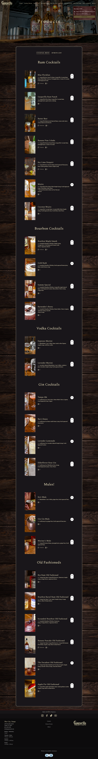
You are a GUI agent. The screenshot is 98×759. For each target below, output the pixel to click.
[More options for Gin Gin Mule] (72, 519)
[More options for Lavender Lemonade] (72, 441)
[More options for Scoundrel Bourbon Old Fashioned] (72, 619)
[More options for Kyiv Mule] (72, 497)
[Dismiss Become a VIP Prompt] (94, 9)
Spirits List (36, 3)
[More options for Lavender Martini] (72, 363)
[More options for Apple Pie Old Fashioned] (72, 684)
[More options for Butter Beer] (72, 119)
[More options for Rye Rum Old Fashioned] (72, 575)
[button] (94, 3)
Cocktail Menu (28, 3)
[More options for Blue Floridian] (72, 75)
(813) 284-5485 (7, 727)
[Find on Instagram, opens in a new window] (42, 716)
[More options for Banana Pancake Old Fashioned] (72, 641)
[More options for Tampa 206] (72, 397)
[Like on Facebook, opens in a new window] (47, 716)
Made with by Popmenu (28, 712)
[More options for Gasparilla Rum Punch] (72, 97)
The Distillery (54, 3)
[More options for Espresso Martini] (72, 341)
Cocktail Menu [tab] (43, 53)
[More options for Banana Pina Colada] (72, 141)
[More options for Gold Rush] (72, 263)
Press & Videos (87, 3)
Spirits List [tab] (57, 53)
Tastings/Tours (45, 3)
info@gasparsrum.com (9, 729)
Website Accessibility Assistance (49, 751)
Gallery (61, 3)
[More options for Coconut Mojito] (72, 207)
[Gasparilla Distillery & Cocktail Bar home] (7, 3)
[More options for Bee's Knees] (72, 419)
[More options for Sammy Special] (72, 285)
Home (21, 3)
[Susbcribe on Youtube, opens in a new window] (55, 716)
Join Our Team (77, 3)
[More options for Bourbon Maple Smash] (72, 241)
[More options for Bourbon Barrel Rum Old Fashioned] (72, 597)
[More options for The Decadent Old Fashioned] (72, 663)
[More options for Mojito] (72, 184)
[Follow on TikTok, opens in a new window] (51, 716)
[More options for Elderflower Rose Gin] (72, 463)
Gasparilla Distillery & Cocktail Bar (80, 723)
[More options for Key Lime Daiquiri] (72, 162)
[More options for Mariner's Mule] (72, 541)
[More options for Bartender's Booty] (72, 307)
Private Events (68, 3)
